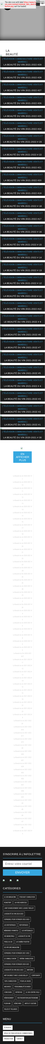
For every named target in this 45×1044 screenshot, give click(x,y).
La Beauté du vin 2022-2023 (13, 970)
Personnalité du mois (23, 987)
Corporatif (36, 975)
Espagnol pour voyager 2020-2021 (16, 964)
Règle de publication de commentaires (18, 1033)
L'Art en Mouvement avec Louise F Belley (19, 908)
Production (8, 1039)
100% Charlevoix (10, 981)
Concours (8, 992)
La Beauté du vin (24, 936)
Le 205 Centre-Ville (33, 992)
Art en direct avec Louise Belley (16, 975)
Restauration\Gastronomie (27, 998)
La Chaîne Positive (23, 942)
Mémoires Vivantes (11, 931)
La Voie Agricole (21, 903)
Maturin (30, 970)
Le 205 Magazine (10, 897)
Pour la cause (25, 981)
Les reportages (10, 925)
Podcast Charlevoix (27, 897)
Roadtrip (7, 903)
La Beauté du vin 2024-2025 (13, 914)
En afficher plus (22, 457)
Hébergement (9, 998)
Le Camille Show (10, 959)
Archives (7, 987)
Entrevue (18, 992)
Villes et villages (10, 1009)
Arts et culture (30, 1003)
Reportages (23, 925)
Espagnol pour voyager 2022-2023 (16, 919)
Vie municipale (9, 936)
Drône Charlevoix (26, 959)
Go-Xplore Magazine (11, 947)
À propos (7, 1027)
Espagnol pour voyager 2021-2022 (16, 953)
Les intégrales (27, 931)
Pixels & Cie (8, 942)
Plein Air (7, 1003)
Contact (19, 1039)
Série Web (17, 1003)
